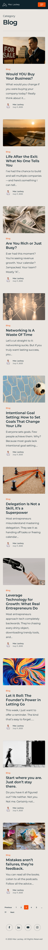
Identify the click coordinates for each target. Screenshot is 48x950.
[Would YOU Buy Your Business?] (24, 50)
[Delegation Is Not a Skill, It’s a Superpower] (24, 480)
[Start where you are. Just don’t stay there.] (24, 754)
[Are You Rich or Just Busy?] (24, 219)
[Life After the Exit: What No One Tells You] (24, 132)
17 (5, 912)
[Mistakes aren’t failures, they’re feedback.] (24, 836)
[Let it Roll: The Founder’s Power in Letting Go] (24, 671)
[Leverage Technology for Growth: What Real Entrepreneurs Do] (24, 571)
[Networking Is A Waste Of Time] (24, 306)
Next (12, 912)
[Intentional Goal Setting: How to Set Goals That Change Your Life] (24, 389)
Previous (8, 907)
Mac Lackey (18, 104)
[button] (42, 4)
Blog (8, 69)
